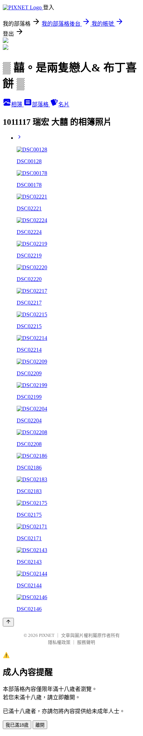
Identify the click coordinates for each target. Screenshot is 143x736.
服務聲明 (86, 642)
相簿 (17, 104)
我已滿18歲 (17, 725)
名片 (63, 104)
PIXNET (46, 635)
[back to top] (8, 622)
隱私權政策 (59, 642)
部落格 (41, 104)
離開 (39, 725)
